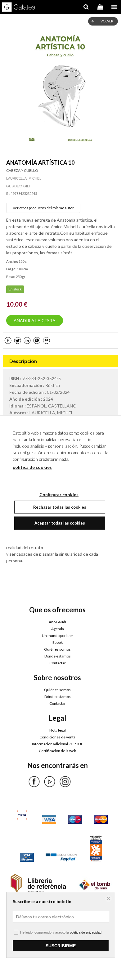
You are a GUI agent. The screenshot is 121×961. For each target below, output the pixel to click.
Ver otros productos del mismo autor (43, 207)
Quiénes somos (57, 649)
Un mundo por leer (57, 635)
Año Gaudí (57, 621)
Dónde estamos (57, 656)
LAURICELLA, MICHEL (23, 178)
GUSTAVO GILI (18, 186)
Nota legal (57, 730)
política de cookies (32, 466)
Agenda (57, 628)
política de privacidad (85, 932)
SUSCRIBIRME (61, 945)
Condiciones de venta (57, 737)
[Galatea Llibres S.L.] (19, 8)
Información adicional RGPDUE (57, 744)
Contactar (57, 663)
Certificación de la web (57, 750)
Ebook (57, 642)
